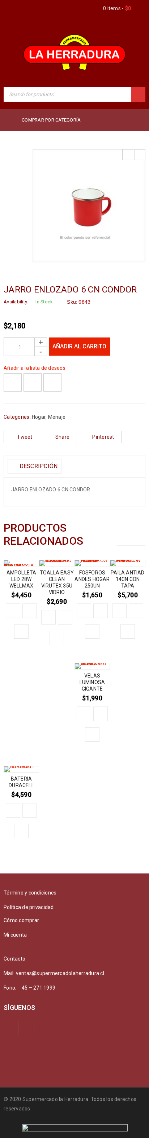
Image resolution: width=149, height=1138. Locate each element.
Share (62, 437)
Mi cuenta (15, 935)
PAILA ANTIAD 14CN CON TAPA (127, 579)
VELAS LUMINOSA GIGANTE (92, 682)
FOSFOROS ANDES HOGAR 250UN (92, 579)
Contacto (14, 959)
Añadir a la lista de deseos (34, 368)
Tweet (24, 437)
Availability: (16, 301)
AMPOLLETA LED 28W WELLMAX (22, 579)
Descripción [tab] (38, 466)
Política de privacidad (29, 907)
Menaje (57, 417)
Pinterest (103, 437)
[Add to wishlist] (13, 382)
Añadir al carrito (79, 346)
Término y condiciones (30, 893)
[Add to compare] (33, 382)
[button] (13, 610)
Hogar (39, 417)
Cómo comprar (21, 920)
